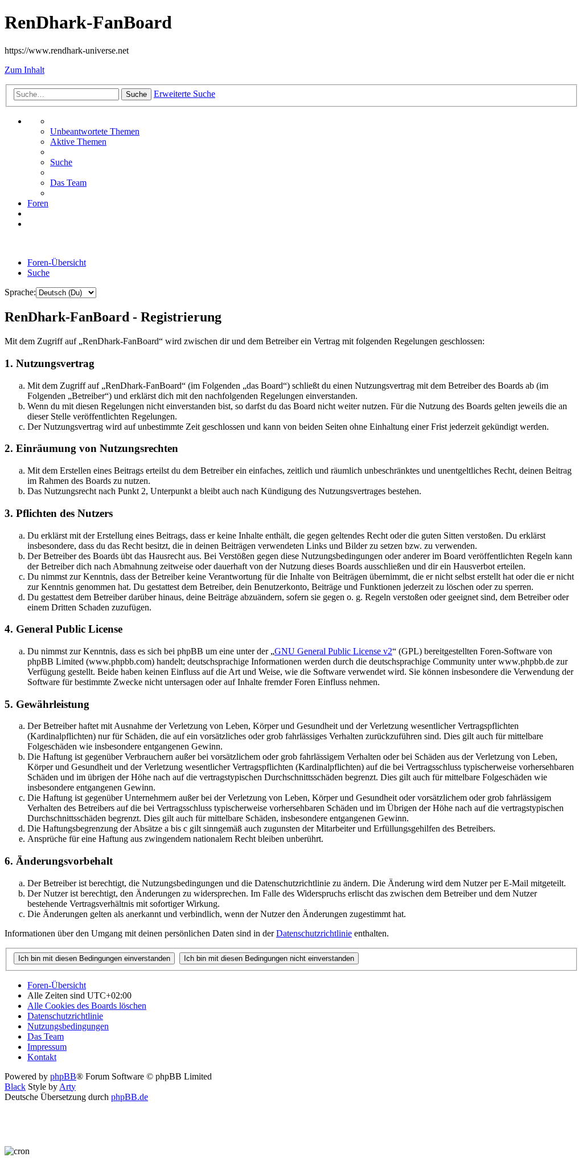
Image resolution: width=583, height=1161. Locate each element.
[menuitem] (94, 131)
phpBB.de (129, 1097)
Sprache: (20, 292)
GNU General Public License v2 (333, 651)
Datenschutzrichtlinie (314, 933)
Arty (67, 1086)
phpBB (63, 1076)
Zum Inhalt (24, 70)
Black (15, 1086)
